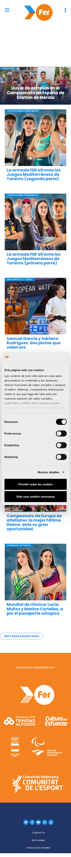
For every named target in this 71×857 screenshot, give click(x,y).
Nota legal (38, 840)
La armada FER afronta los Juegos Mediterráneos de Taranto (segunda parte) (34, 174)
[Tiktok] (51, 822)
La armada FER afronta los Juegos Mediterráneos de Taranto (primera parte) (34, 258)
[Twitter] (26, 822)
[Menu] (7, 10)
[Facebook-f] (32, 822)
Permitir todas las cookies (35, 484)
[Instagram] (44, 822)
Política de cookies (38, 847)
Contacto (38, 832)
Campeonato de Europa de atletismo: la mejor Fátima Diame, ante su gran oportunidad (34, 522)
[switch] (61, 433)
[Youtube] (38, 822)
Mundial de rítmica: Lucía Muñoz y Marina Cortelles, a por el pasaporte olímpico (35, 608)
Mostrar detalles (48, 472)
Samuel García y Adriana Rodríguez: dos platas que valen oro (33, 342)
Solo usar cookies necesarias (35, 496)
